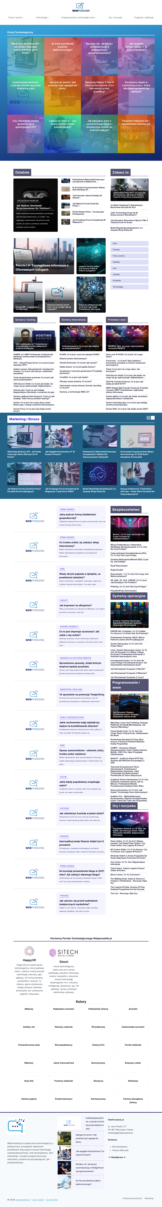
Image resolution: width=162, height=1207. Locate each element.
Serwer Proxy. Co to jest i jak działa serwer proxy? (32, 410)
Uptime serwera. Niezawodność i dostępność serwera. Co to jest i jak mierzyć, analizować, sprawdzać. (33, 371)
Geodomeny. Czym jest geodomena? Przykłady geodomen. (81, 372)
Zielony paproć (29, 1099)
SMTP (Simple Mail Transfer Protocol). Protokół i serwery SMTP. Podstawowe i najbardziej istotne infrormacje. (127, 390)
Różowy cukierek (64, 1027)
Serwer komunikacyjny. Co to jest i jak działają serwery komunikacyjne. (126, 404)
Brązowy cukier (133, 1063)
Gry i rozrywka (115, 17)
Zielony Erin (98, 1045)
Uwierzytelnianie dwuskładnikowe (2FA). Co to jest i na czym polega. (129, 554)
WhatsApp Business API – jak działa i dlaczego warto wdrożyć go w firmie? (24, 454)
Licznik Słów (52, 1200)
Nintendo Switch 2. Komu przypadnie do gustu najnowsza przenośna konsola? (129, 857)
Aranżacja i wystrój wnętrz (75, 658)
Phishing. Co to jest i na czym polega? (129, 587)
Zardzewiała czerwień (133, 1027)
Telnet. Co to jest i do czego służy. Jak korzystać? (123, 370)
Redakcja (149, 1198)
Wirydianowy (98, 1027)
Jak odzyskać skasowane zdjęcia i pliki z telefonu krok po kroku (129, 221)
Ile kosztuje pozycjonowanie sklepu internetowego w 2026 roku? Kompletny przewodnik (137, 454)
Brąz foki (28, 1081)
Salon (63, 777)
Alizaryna (98, 1081)
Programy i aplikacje (143, 17)
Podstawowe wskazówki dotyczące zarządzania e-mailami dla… (88, 181)
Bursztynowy (98, 1063)
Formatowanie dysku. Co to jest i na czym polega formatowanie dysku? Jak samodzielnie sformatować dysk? (129, 663)
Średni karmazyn (63, 1099)
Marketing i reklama (71, 689)
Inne (62, 569)
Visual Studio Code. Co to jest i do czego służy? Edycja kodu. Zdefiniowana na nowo (129, 733)
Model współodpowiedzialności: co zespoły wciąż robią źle (127, 229)
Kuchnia (64, 808)
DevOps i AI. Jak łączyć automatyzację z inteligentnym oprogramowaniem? (90, 1167)
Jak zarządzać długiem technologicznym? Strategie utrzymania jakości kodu (126, 714)
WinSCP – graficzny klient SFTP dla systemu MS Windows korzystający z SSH (127, 761)
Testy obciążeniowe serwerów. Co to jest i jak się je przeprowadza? (33, 379)
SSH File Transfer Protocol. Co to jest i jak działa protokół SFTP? (124, 383)
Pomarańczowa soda (29, 1045)
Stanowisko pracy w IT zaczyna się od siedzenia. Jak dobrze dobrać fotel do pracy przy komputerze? (129, 195)
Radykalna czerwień (63, 1009)
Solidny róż (29, 1027)
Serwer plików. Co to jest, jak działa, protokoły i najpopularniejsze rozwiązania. (127, 397)
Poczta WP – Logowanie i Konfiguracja (27, 308)
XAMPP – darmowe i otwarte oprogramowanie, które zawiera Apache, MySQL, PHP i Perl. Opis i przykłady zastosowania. (129, 751)
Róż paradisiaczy (63, 1045)
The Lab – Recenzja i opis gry (124, 893)
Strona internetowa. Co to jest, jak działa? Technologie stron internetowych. (129, 791)
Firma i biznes (67, 509)
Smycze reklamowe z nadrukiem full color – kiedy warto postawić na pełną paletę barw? (137, 491)
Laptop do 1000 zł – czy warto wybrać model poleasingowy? (62, 123)
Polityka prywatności (132, 1198)
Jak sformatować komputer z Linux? (127, 677)
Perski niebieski (133, 1045)
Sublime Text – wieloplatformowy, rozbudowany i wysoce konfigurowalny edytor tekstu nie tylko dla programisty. (129, 798)
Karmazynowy (98, 1099)
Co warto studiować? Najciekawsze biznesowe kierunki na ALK (127, 206)
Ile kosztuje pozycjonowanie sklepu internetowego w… (88, 189)
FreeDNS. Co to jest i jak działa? (74, 377)
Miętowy (28, 1063)
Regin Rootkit (117, 570)
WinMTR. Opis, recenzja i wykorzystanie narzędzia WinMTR (126, 347)
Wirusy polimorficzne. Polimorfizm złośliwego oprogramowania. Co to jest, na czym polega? (129, 547)
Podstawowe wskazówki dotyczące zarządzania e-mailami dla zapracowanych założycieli (99, 454)
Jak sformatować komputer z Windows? (129, 673)
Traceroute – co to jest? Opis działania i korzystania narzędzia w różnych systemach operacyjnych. (126, 363)
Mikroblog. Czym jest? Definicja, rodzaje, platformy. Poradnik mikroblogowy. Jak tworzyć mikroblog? (129, 725)
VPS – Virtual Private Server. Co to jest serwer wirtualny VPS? (33, 364)
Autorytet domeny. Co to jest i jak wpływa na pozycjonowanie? (80, 347)
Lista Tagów (38, 1200)
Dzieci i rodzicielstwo (72, 717)
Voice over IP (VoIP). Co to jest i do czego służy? (124, 355)
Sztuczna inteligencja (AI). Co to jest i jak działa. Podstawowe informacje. (90, 307)
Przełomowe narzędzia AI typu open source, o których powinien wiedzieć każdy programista (127, 742)
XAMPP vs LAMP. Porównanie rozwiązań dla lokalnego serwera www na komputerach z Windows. (33, 356)
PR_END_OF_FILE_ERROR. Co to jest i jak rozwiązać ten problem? (129, 581)
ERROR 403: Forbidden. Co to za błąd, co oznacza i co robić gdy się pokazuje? (130, 632)
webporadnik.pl (22, 1200)
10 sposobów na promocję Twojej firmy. (82, 694)
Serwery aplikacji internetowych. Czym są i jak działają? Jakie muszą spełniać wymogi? (34, 397)
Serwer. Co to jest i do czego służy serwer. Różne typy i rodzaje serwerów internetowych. (34, 404)
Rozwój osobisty (69, 627)
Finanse (64, 836)
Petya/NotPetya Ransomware (124, 591)
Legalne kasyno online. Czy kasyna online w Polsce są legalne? (89, 268)
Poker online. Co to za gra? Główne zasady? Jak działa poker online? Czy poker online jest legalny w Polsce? (128, 843)
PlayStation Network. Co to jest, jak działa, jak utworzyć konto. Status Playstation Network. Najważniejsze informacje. (129, 832)
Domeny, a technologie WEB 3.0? (75, 392)
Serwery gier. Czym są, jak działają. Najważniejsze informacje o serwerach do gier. (34, 391)
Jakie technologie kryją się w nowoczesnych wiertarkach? (124, 214)
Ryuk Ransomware (119, 566)
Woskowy (133, 1081)
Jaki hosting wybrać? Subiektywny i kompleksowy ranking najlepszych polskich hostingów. (32, 346)
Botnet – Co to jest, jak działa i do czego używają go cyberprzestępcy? (129, 536)
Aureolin (133, 1009)
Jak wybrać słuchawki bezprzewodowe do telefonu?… (34, 207)
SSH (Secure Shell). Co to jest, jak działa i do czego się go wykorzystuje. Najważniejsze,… (33, 385)
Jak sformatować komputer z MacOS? (128, 669)
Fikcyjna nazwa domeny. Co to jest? (76, 381)
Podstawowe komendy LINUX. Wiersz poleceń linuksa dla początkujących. (128, 639)
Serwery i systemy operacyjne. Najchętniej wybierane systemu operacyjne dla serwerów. (127, 623)
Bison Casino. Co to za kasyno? (125, 875)
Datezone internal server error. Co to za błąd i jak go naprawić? (59, 307)
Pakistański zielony (98, 1009)
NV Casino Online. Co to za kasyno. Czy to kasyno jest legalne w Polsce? (129, 851)
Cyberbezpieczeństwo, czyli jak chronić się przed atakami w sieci (26, 85)
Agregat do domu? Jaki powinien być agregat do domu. (62, 85)
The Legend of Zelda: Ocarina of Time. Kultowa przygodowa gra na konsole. (128, 888)
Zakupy (64, 600)
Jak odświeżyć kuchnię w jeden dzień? (81, 813)
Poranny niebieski (63, 1081)
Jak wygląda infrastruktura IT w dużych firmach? (136, 46)
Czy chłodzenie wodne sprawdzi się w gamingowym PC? (26, 123)
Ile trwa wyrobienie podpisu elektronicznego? (63, 46)
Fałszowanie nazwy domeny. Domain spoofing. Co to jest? (81, 387)
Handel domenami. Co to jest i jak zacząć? (78, 363)
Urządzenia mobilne (28, 201)
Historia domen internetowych (73, 359)
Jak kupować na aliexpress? (75, 605)
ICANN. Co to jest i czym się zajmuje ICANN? (80, 354)
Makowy (29, 1009)
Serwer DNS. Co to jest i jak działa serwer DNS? (127, 409)
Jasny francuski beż (63, 1063)
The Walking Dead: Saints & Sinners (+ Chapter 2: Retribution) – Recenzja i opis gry (129, 881)
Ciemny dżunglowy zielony (133, 1101)
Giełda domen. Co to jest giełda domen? (77, 367)
